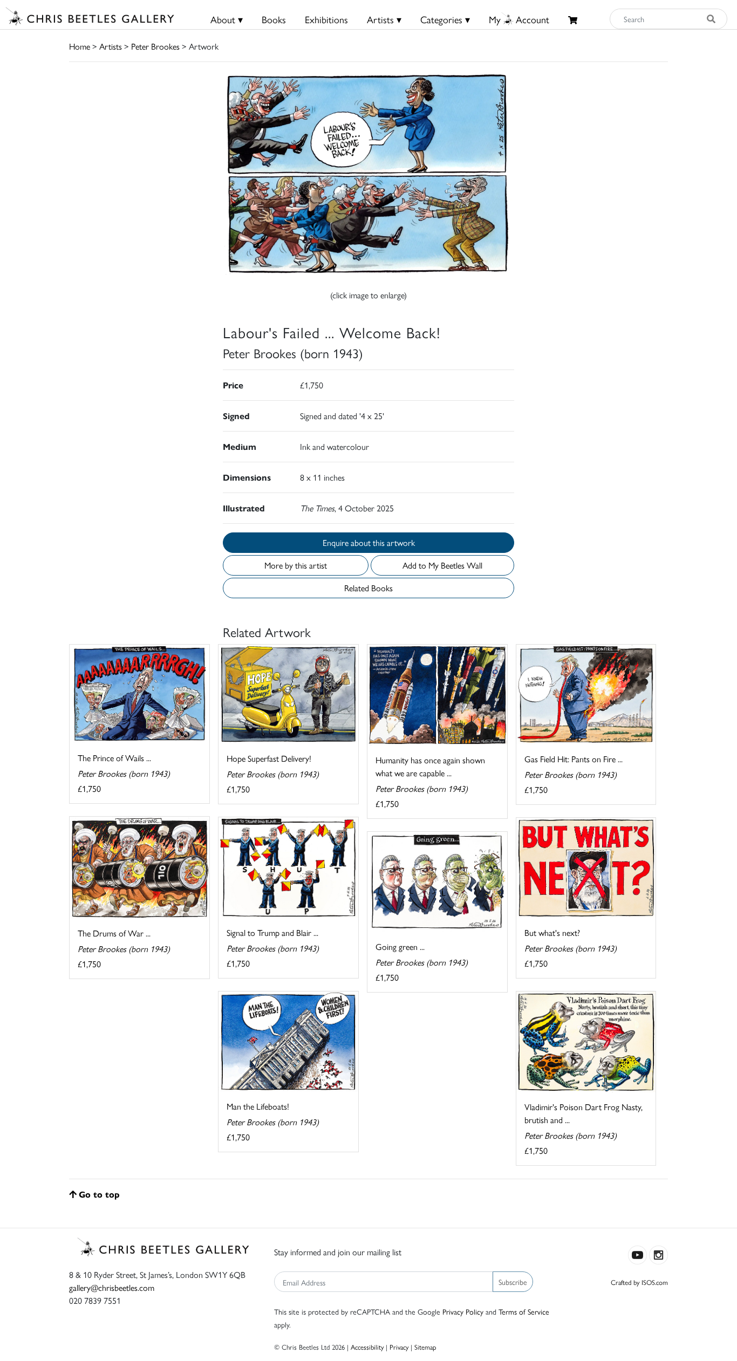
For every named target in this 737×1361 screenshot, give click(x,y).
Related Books (368, 588)
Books (274, 19)
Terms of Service (524, 1311)
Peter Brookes (155, 46)
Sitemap (425, 1347)
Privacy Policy (462, 1311)
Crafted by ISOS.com (639, 1282)
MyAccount (519, 19)
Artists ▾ (384, 19)
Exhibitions (326, 19)
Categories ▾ (445, 19)
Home (79, 46)
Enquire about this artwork (369, 542)
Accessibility (367, 1347)
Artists (110, 46)
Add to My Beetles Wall (442, 565)
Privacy (399, 1347)
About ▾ (226, 19)
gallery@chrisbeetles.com (111, 1287)
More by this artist (295, 565)
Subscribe (513, 1281)
